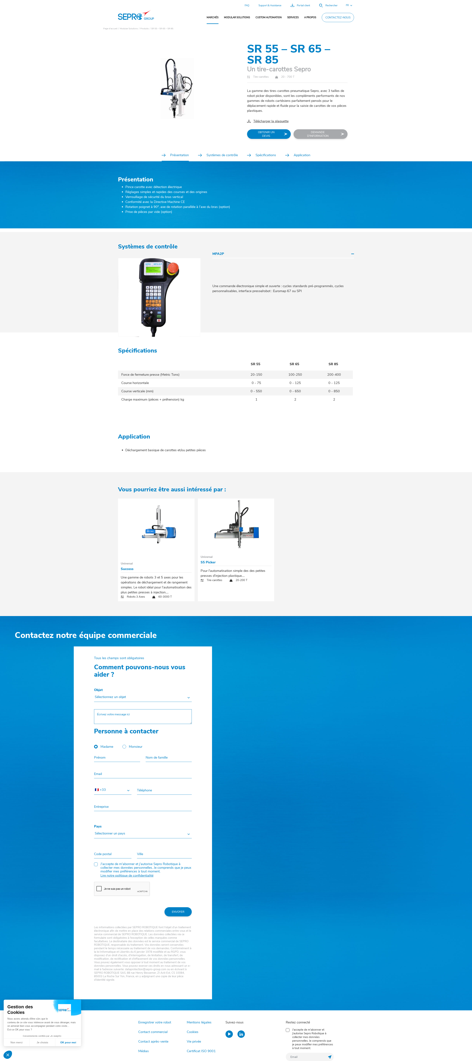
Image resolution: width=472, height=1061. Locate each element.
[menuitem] (212, 17)
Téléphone (144, 790)
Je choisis (42, 1042)
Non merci (16, 1042)
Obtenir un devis (266, 134)
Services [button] (293, 17)
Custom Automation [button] (269, 17)
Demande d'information (318, 134)
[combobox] (143, 697)
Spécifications (266, 155)
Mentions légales (199, 1022)
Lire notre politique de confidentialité (126, 875)
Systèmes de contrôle (222, 155)
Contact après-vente (153, 1041)
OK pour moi (68, 1042)
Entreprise (101, 806)
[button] (347, 5)
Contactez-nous (337, 17)
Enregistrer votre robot (154, 1022)
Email (98, 774)
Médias (143, 1051)
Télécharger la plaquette (271, 121)
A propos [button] (310, 17)
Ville (140, 854)
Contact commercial (153, 1032)
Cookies (192, 1032)
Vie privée (194, 1041)
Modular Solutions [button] (237, 17)
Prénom (99, 757)
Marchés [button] (212, 17)
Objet (98, 690)
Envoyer (178, 912)
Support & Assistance (269, 5)
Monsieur (135, 746)
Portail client (303, 5)
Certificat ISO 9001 (201, 1051)
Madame (106, 746)
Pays (98, 826)
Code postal (103, 854)
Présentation (179, 155)
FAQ (247, 5)
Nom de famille (157, 757)
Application (302, 155)
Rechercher (331, 5)
